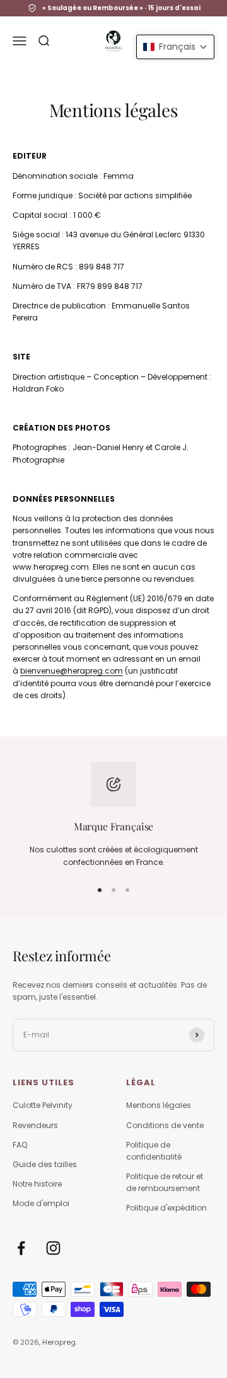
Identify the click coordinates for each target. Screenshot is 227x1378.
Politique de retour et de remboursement (164, 1182)
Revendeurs (35, 1125)
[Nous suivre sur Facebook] (21, 1248)
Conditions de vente (165, 1125)
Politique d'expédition (166, 1207)
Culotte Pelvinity (43, 1105)
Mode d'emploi (41, 1203)
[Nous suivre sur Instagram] (53, 1248)
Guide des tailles (45, 1164)
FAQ (20, 1144)
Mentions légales (158, 1105)
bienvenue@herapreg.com (71, 670)
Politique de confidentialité (154, 1150)
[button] (175, 47)
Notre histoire (37, 1183)
